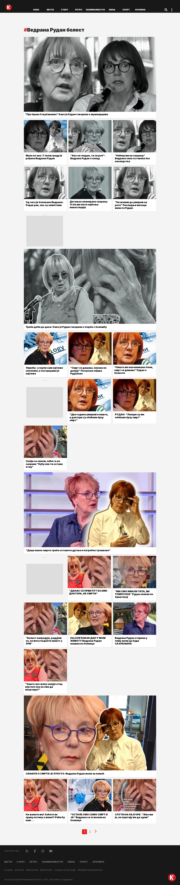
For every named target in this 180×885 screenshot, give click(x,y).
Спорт (126, 9)
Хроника (140, 9)
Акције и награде (65, 870)
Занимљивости (95, 9)
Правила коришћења (90, 870)
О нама (8, 870)
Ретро (78, 9)
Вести (50, 9)
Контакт (19, 870)
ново (36, 9)
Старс (64, 9)
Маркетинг (46, 870)
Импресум (32, 870)
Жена (112, 9)
